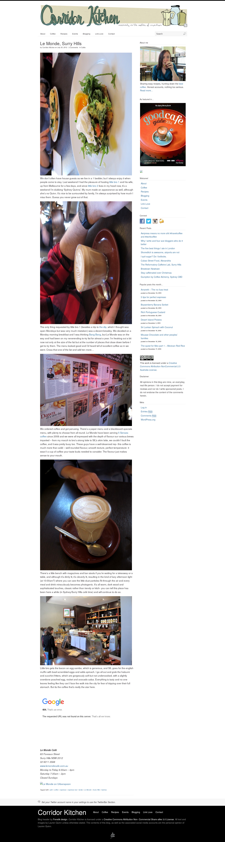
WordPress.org (148, 419)
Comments (148, 415)
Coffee (53, 33)
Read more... (146, 90)
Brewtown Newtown (150, 268)
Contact (111, 33)
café (51, 790)
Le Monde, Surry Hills (61, 43)
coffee (56, 790)
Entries (146, 411)
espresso (63, 790)
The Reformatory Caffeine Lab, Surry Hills (161, 264)
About (42, 33)
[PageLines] (112, 838)
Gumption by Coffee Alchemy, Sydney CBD (161, 276)
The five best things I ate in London (158, 248)
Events (75, 33)
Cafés (83, 47)
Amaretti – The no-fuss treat (154, 289)
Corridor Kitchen (48, 47)
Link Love (99, 33)
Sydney (104, 790)
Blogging (86, 33)
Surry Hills (96, 790)
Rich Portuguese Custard (153, 312)
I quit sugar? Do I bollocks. (154, 256)
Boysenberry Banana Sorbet (154, 304)
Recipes (63, 33)
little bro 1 (114, 182)
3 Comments (73, 47)
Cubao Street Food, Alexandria (156, 260)
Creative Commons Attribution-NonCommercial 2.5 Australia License (160, 366)
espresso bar (72, 790)
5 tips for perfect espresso (153, 297)
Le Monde (87, 790)
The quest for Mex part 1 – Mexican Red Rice (163, 345)
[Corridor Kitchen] (113, 25)
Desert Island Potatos (151, 319)
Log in (144, 407)
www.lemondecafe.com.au (54, 765)
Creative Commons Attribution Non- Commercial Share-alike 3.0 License (139, 819)
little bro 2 (93, 185)
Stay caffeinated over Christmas (156, 272)
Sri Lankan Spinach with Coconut (157, 327)
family (81, 790)
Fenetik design (60, 819)
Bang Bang (95, 334)
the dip (103, 327)
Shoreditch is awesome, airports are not (160, 252)
